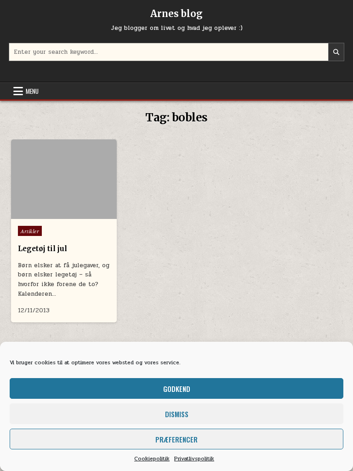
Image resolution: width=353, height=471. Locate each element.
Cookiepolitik (152, 458)
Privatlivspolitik (194, 458)
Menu (32, 91)
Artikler (30, 231)
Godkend (176, 389)
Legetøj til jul (42, 248)
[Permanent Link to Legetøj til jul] (64, 179)
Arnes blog (176, 13)
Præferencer (176, 439)
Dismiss (176, 414)
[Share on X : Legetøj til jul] (51, 208)
